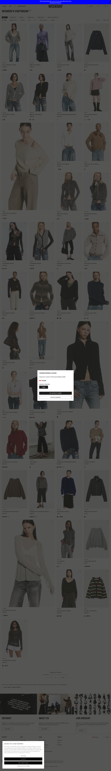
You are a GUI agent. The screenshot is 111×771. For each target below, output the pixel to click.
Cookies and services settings (23, 766)
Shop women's (53, 2)
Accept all (23, 759)
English (43, 387)
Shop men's (58, 2)
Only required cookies (23, 762)
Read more (23, 755)
